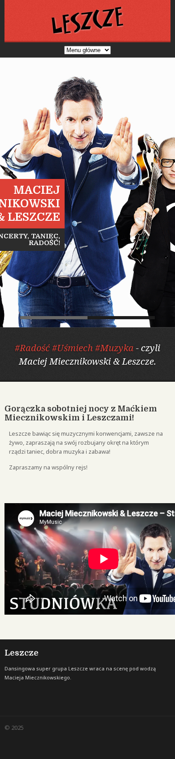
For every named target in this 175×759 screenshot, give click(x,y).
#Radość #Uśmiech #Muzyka (74, 348)
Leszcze (54, 317)
